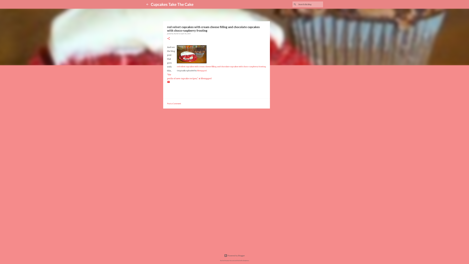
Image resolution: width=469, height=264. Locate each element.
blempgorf (202, 71)
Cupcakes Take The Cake (172, 4)
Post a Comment (174, 103)
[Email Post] (168, 83)
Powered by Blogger (236, 255)
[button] (168, 38)
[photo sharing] (192, 62)
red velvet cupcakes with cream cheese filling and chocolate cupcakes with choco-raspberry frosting (221, 67)
